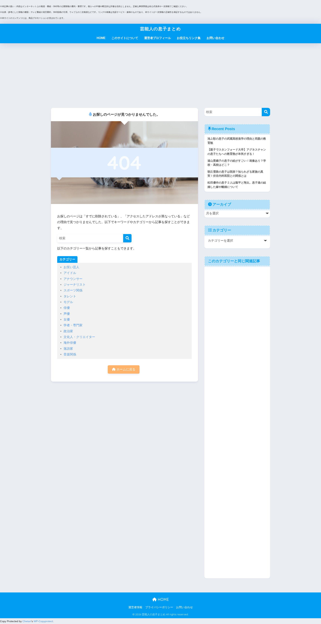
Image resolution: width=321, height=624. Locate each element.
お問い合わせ (215, 38)
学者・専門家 (73, 325)
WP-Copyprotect (43, 621)
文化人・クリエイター (79, 337)
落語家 (68, 348)
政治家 (68, 331)
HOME (101, 38)
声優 (67, 314)
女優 (67, 319)
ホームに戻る (125, 369)
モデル (68, 302)
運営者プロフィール (157, 38)
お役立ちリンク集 (189, 38)
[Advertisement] (160, 76)
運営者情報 (135, 607)
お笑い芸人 (71, 267)
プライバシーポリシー (159, 607)
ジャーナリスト (75, 284)
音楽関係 (70, 354)
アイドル (70, 273)
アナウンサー (73, 279)
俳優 (67, 308)
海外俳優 (70, 342)
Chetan (26, 621)
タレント (70, 296)
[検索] (127, 238)
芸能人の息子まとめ (160, 28)
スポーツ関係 (73, 290)
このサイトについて (124, 38)
